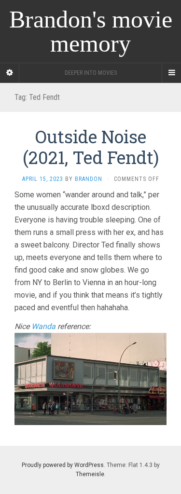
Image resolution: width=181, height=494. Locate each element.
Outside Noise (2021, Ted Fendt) (91, 147)
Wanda (43, 326)
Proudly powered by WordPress (63, 465)
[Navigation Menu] (171, 72)
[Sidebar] (9, 72)
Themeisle (90, 474)
